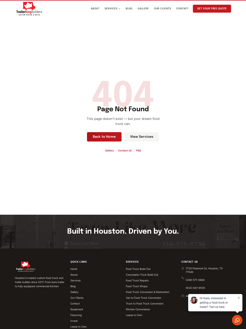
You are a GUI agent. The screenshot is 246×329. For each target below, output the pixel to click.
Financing (76, 315)
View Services (141, 136)
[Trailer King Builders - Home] (29, 8)
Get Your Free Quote (212, 8)
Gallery (143, 8)
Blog (129, 8)
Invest (74, 320)
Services (111, 8)
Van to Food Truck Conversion (143, 297)
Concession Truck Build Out (142, 274)
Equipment (76, 309)
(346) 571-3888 (195, 279)
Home (73, 268)
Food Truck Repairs (137, 280)
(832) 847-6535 (195, 287)
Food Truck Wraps (136, 286)
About (95, 8)
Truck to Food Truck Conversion (144, 303)
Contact (182, 8)
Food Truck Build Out (138, 268)
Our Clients (162, 8)
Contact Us (125, 150)
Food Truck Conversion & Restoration (147, 291)
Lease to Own (78, 326)
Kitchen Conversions (138, 309)
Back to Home (104, 136)
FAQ (138, 150)
